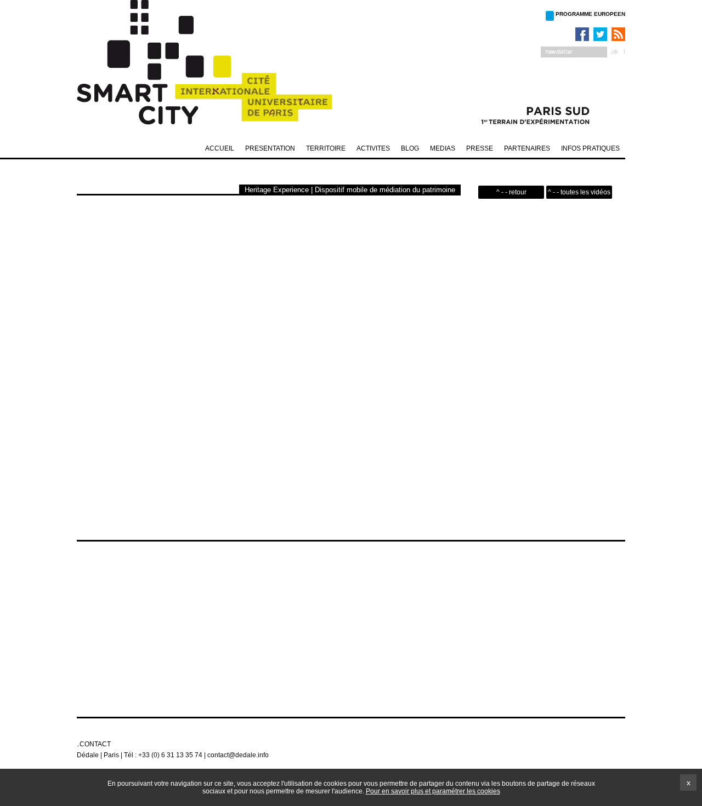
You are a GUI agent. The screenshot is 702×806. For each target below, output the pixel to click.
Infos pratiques (590, 148)
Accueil (219, 148)
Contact (95, 744)
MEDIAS (442, 148)
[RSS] (617, 34)
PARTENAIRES (527, 148)
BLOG (410, 148)
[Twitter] (599, 34)
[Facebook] (581, 34)
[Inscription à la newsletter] (583, 52)
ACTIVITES (373, 148)
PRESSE (479, 148)
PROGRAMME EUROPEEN (590, 14)
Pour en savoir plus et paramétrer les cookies (433, 791)
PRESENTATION (270, 148)
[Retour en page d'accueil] (214, 65)
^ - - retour (511, 192)
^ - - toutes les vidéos (579, 192)
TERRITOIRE (326, 148)
